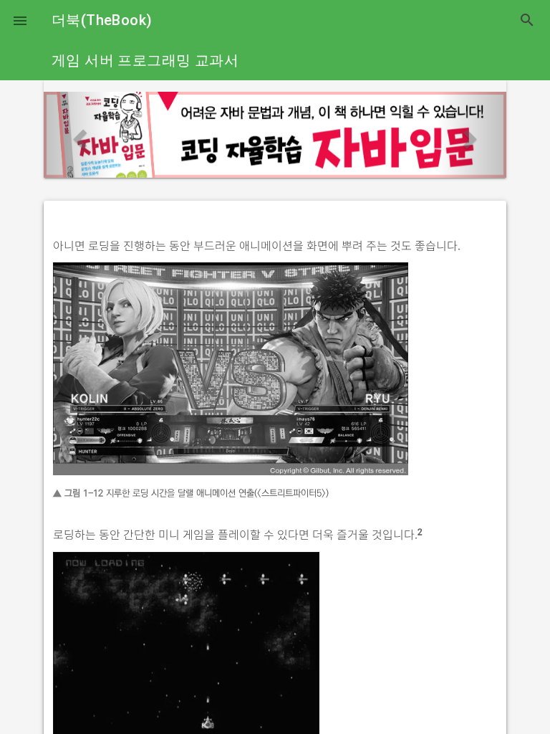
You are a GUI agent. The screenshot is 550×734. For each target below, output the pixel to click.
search (527, 20)
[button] (20, 20)
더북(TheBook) (102, 20)
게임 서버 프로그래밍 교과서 (145, 60)
